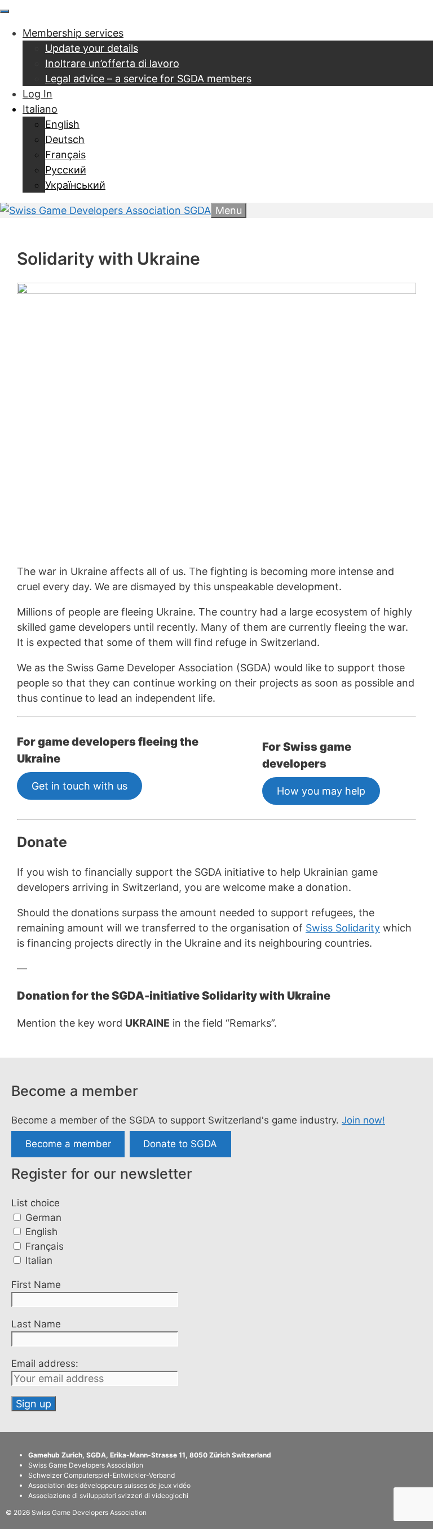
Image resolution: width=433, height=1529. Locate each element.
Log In (37, 94)
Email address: (44, 1363)
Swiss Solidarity (343, 928)
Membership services (73, 33)
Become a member (68, 1144)
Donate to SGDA (180, 1144)
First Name (36, 1284)
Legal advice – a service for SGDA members (148, 78)
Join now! (363, 1120)
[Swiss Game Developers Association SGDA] (105, 210)
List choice (35, 1203)
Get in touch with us (79, 786)
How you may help (321, 791)
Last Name (36, 1324)
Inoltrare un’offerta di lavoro (112, 63)
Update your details (91, 48)
